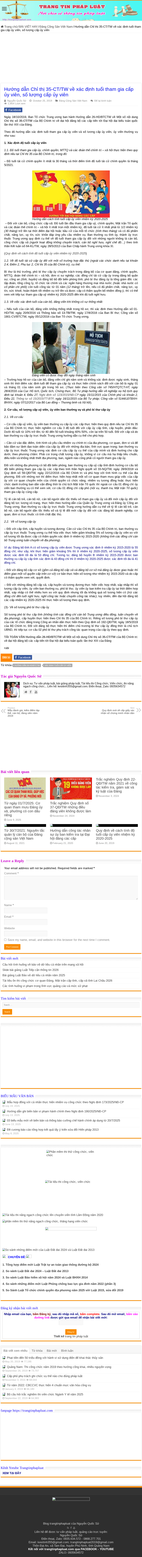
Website (9, 928)
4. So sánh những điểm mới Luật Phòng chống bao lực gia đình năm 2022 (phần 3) (59, 1284)
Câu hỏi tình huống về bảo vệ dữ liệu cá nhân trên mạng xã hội (42, 964)
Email (9, 916)
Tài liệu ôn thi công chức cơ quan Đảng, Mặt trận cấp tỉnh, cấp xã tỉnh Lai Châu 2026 (57, 980)
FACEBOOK (88, 1549)
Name (9, 905)
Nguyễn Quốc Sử (16, 100)
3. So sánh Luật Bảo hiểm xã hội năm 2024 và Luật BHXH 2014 (45, 1277)
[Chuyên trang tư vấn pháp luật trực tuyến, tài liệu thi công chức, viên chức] (71, 11)
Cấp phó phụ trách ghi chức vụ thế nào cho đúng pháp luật (44, 1376)
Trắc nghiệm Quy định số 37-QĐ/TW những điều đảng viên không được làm (70, 807)
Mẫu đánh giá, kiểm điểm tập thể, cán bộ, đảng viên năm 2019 (23, 712)
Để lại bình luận (103, 100)
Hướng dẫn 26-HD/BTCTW (27, 665)
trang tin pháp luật (76, 1336)
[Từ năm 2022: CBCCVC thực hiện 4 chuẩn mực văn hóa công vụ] (3, 1385)
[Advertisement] (71, 59)
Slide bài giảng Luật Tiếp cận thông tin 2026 (30, 970)
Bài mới (52, 1350)
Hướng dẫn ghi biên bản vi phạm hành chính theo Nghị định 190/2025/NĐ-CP (56, 1111)
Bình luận (67, 1350)
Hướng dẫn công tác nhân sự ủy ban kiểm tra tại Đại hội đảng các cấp (70, 834)
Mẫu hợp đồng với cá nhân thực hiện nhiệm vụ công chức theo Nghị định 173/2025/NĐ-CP (65, 1102)
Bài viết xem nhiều (15, 1350)
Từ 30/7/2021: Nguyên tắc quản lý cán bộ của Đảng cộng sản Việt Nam (24, 834)
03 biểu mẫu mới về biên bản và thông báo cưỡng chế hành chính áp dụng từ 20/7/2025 (63, 1120)
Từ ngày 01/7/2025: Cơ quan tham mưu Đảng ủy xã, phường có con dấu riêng (23, 809)
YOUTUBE (107, 1549)
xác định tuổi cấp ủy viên (58, 665)
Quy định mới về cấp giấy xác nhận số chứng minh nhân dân (117, 710)
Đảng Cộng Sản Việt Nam (56, 26)
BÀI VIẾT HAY (28, 26)
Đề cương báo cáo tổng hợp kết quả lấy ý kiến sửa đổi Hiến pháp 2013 (53, 1129)
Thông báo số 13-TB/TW (58, 312)
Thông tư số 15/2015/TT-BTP (35, 398)
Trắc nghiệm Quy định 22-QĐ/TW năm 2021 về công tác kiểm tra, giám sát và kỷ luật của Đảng (116, 785)
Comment (11, 873)
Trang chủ (10, 26)
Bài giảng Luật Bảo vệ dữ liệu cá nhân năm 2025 (33, 975)
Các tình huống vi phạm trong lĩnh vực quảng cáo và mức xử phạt (45, 986)
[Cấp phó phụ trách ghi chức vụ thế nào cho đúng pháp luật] (3, 1376)
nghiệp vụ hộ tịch (120, 391)
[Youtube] (74, 1528)
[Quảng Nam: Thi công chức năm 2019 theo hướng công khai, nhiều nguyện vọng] (3, 1366)
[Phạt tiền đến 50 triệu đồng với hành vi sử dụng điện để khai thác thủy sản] (3, 1357)
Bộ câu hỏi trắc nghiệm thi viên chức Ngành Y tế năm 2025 (45, 1394)
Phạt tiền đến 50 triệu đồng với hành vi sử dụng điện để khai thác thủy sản (55, 1357)
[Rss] (68, 1528)
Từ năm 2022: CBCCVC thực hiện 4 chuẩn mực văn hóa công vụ (49, 1385)
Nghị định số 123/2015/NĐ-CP (59, 395)
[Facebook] (71, 1528)
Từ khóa (37, 1350)
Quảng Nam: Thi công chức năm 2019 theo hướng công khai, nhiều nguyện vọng (59, 1367)
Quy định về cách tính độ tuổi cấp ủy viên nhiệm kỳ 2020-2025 (45, 253)
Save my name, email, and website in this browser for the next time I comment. (59, 940)
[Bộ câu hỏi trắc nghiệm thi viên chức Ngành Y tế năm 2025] (3, 1394)
